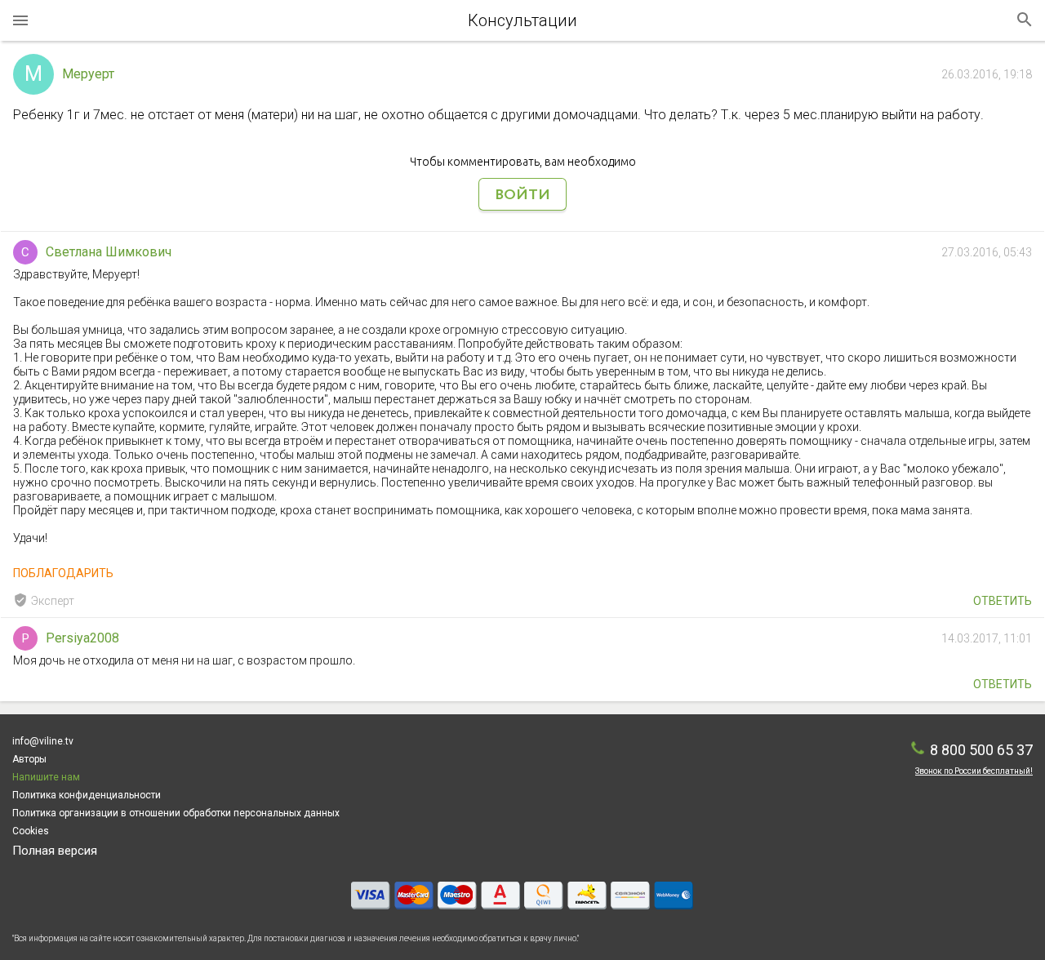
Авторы (29, 759)
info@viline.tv (42, 741)
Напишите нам (46, 777)
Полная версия (54, 850)
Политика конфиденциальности (86, 795)
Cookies (30, 831)
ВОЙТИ (522, 195)
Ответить (1002, 600)
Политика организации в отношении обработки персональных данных (176, 813)
